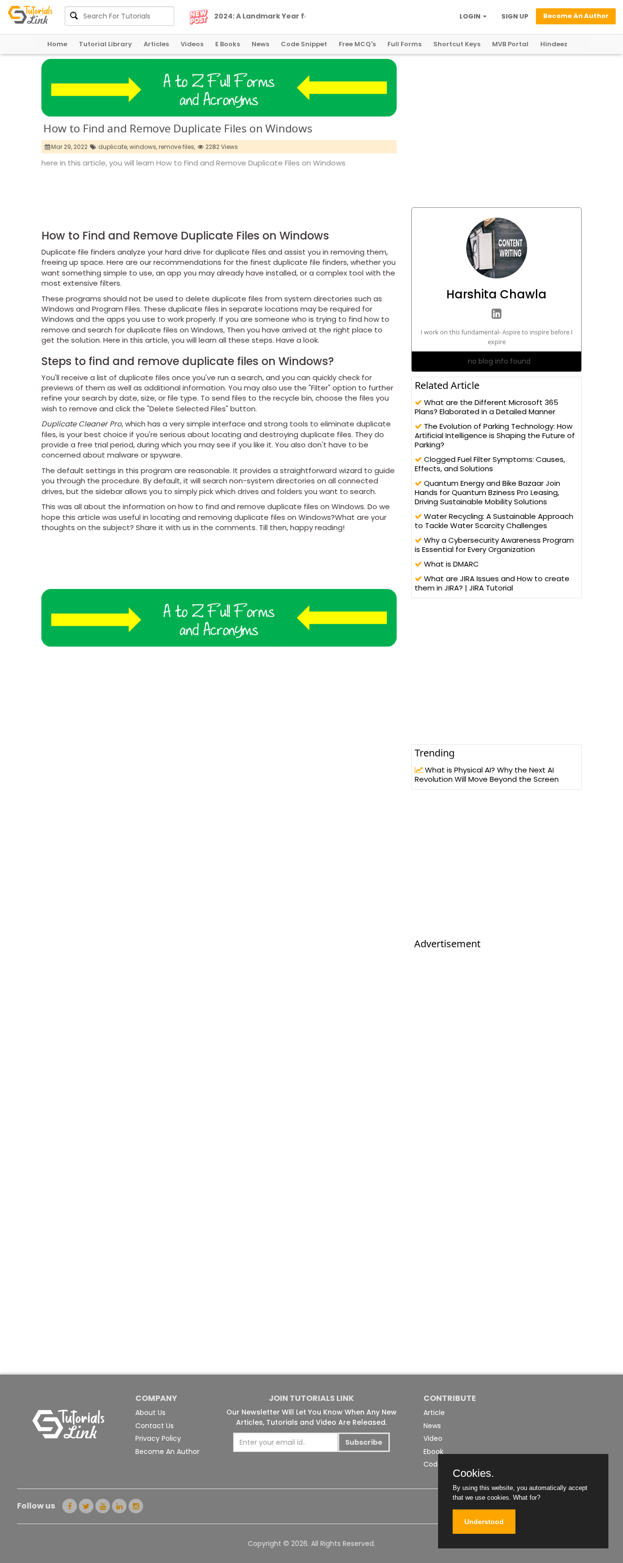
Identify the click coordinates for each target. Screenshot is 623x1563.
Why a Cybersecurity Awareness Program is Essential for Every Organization (494, 544)
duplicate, (113, 147)
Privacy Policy (158, 1438)
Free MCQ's (357, 44)
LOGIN (470, 16)
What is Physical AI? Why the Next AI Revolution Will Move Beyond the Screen (487, 774)
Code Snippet (304, 44)
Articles (156, 44)
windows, (143, 147)
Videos (192, 44)
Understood (484, 1522)
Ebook (433, 1451)
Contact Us (154, 1426)
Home (57, 44)
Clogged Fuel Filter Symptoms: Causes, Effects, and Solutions (490, 464)
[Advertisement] (218, 196)
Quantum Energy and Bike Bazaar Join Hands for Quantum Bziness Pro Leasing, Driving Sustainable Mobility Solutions (487, 492)
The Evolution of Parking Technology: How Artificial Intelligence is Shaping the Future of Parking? (495, 435)
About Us (150, 1412)
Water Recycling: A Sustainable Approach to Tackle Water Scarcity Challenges (494, 521)
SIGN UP (515, 16)
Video (432, 1438)
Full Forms (404, 44)
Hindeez (554, 44)
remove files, (177, 147)
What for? (526, 1497)
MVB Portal (510, 44)
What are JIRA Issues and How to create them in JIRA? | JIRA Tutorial (492, 583)
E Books (227, 44)
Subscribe (364, 1442)
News (260, 44)
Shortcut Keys (456, 44)
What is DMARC (450, 564)
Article (434, 1412)
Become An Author (167, 1451)
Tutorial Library (105, 44)
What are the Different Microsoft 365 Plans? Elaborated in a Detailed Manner (486, 407)
